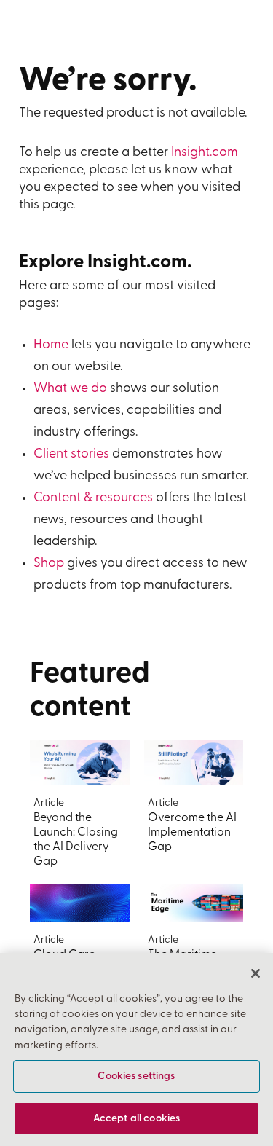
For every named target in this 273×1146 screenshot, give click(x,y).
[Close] (256, 973)
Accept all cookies (137, 1118)
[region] (136, 1049)
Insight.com (204, 153)
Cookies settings (136, 1076)
